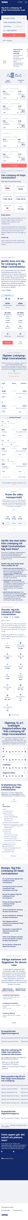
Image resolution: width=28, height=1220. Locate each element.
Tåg (7, 1125)
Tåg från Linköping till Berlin (9, 1089)
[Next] (24, 75)
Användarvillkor (5, 1210)
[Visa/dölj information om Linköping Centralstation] (24, 1006)
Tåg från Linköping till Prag (9, 1092)
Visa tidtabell (7, 210)
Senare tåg (21, 477)
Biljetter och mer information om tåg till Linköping (13, 1067)
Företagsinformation (7, 1207)
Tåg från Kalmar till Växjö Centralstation (13, 1103)
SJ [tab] (14, 800)
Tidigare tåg (6, 477)
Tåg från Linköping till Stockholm (11, 1038)
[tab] (8, 80)
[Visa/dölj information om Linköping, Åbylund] (24, 1015)
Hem (2, 1125)
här (14, 484)
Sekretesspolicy (17, 1210)
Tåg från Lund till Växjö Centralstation (12, 1099)
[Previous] (3, 518)
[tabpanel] (14, 831)
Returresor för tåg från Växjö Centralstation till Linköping (10, 1063)
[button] (8, 26)
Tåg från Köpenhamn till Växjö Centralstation (14, 1096)
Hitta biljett (7, 190)
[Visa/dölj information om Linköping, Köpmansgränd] (24, 997)
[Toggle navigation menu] (26, 2)
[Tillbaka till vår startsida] (4, 2)
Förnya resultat (13, 376)
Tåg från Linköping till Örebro (10, 1041)
